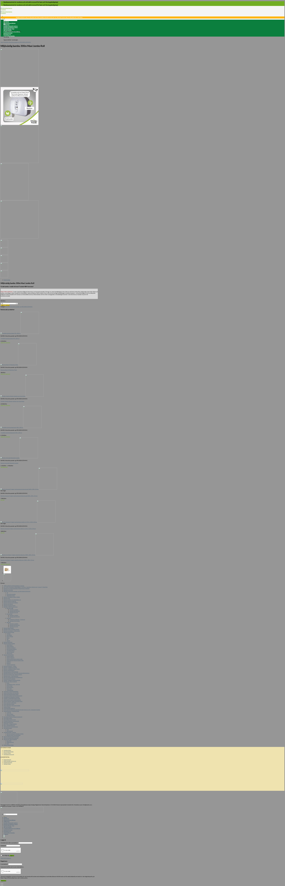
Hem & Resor (10, 714)
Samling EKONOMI (15, 611)
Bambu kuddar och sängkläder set (12, 600)
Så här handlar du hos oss (10, 761)
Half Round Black (11, 647)
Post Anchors (10, 687)
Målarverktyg (10, 742)
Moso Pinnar (10, 636)
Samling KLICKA (14, 612)
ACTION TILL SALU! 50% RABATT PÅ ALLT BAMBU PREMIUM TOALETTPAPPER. (26, 587)
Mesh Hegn (9, 686)
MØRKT (9, 662)
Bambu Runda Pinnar (9, 632)
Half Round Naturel (11, 649)
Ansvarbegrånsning (8, 751)
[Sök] (4, 816)
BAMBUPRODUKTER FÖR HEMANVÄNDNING (16, 673)
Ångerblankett (7, 759)
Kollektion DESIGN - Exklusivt (17, 619)
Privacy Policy (7, 753)
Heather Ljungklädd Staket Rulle (12, 698)
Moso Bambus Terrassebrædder (12, 705)
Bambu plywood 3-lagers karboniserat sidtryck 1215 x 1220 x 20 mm (18, 528)
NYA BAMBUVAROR (9, 708)
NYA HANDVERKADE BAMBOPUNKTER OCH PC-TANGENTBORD (22, 709)
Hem (2, 42)
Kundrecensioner (8, 762)
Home (5, 20)
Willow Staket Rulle (9, 745)
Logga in (12, 855)
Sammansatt (10, 731)
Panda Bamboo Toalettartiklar (11, 711)
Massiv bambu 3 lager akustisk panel (13, 701)
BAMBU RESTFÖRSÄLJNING (11, 629)
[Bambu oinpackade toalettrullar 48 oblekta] (7, 580)
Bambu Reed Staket (9, 628)
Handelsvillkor (7, 750)
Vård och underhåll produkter (11, 738)
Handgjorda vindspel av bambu (11, 697)
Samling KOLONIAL (15, 621)
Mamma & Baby (11, 715)
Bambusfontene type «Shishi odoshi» (13, 674)
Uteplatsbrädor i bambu (10, 732)
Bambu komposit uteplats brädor (15, 733)
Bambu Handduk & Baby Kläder (12, 597)
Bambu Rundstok (8, 642)
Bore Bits (9, 741)
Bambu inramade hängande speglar (9, 463)
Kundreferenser (8, 33)
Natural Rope (7, 707)
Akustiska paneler (11, 594)
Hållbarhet (7, 24)
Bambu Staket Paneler (9, 643)
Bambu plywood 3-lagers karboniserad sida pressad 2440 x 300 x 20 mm (19, 496)
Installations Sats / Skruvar (13, 684)
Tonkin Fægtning (11, 664)
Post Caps (9, 688)
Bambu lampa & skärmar (10, 601)
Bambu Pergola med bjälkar (11, 602)
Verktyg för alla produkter (10, 739)
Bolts (8, 683)
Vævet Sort (9, 653)
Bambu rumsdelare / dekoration (12, 631)
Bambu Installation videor (11, 27)
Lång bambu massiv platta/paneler (12, 700)
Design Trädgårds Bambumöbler (12, 680)
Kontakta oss (7, 34)
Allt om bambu (8, 30)
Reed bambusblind (8, 722)
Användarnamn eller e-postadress (9, 842)
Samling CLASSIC (14, 609)
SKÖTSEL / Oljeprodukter (10, 724)
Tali (7, 639)
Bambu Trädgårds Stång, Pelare (12, 669)
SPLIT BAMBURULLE (9, 725)
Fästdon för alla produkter (10, 681)
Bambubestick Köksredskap (11, 671)
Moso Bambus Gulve (9, 704)
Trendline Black (11, 650)
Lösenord (3, 845)
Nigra (8, 638)
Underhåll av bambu (9, 36)
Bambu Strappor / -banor (10, 666)
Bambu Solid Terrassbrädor (14, 735)
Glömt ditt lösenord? (6, 858)
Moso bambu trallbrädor (10, 702)
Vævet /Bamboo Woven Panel (11, 736)
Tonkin (8, 640)
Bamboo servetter (8, 590)
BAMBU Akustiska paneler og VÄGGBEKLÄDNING (17, 42)
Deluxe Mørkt (10, 656)
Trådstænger (10, 690)
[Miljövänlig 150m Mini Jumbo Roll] (7, 573)
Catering (9, 712)
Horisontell (9, 614)
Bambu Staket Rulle (9, 655)
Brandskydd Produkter (9, 678)
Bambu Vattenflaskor (9, 670)
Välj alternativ (4, 467)
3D (7, 592)
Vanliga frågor (7, 764)
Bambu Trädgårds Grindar (10, 667)
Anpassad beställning (9, 23)
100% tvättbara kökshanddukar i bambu (14, 585)
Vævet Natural (10, 652)
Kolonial (9, 618)
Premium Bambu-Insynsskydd (11, 721)
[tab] (51, 280)
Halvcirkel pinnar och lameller (11, 693)
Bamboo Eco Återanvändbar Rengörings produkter (17, 588)
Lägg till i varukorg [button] (5, 342)
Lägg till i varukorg (5, 305)
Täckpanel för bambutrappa (11, 726)
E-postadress (4, 864)
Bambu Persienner (8, 604)
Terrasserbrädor (8, 728)
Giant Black (10, 645)
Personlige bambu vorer (10, 719)
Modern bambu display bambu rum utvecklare (12, 401)
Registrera (3, 880)
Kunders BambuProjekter (11, 26)
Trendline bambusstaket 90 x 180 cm (10, 338)
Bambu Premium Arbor (9, 605)
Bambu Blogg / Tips (9, 29)
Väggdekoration (11, 595)
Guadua (8, 633)
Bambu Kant (7, 598)
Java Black (9, 635)
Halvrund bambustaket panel (11, 694)
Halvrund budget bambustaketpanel (13, 695)
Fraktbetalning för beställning (12, 31)
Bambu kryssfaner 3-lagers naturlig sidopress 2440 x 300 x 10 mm (17, 560)
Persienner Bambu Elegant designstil (13, 717)
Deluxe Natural (10, 657)
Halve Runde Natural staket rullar (15, 660)
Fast (8, 729)
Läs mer (3, 500)
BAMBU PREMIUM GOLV (11, 607)
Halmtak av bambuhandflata (11, 691)
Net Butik (6, 21)
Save (8, 743)
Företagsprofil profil (9, 754)
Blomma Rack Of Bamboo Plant (9, 370)
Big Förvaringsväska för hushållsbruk (13, 677)
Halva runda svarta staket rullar (14, 659)
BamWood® (10, 608)
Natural (8, 663)
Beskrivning (7, 280)
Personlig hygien (8, 718)
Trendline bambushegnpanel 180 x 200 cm (11, 432)
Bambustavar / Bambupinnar (11, 676)
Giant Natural (10, 646)
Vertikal (9, 622)
